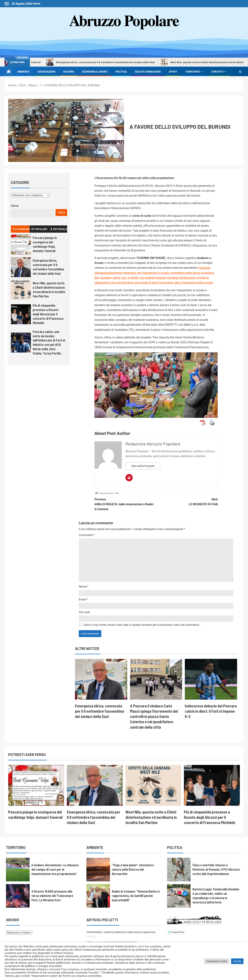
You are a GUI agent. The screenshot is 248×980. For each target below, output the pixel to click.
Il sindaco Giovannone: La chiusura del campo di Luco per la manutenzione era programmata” (54, 869)
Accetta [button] (237, 961)
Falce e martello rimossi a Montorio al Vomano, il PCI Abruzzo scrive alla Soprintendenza (216, 869)
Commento (87, 535)
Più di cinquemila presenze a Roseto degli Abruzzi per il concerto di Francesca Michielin (48, 314)
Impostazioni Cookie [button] (216, 961)
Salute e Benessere (148, 71)
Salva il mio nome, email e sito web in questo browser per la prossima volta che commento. (141, 625)
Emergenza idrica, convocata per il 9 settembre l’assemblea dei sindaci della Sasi (76, 62)
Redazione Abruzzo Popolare (152, 443)
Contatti (217, 71)
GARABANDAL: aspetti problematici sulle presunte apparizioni (121, 932)
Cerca (15, 205)
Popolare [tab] (40, 228)
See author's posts (143, 466)
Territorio (192, 71)
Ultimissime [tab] (22, 228)
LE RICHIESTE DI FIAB (203, 502)
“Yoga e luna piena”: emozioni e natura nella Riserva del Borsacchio (133, 869)
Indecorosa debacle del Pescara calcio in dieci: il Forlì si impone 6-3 (211, 711)
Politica (121, 71)
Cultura (68, 71)
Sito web (84, 612)
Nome (83, 586)
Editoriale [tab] (60, 228)
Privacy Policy (177, 932)
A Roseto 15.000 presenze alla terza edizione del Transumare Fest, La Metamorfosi (52, 895)
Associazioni (46, 71)
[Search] (240, 71)
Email (83, 599)
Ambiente (23, 71)
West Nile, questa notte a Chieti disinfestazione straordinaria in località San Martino (192, 62)
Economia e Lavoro (94, 71)
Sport (173, 71)
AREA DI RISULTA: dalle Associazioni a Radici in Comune (123, 504)
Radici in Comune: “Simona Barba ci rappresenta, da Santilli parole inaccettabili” (136, 895)
